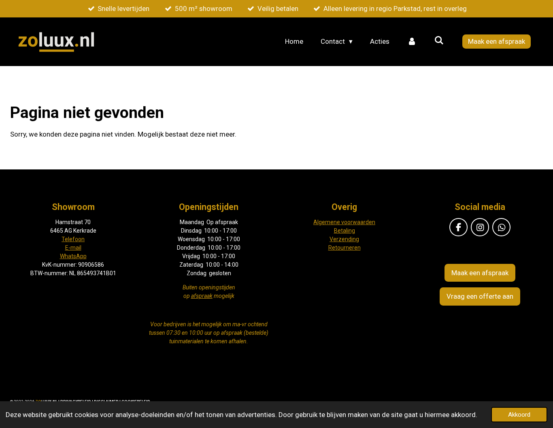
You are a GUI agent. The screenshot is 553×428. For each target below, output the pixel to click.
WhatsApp (73, 256)
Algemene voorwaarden (344, 222)
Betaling (344, 230)
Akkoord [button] (519, 414)
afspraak (202, 296)
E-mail (73, 247)
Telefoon (73, 239)
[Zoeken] (438, 40)
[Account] (411, 41)
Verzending (344, 239)
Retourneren (344, 247)
